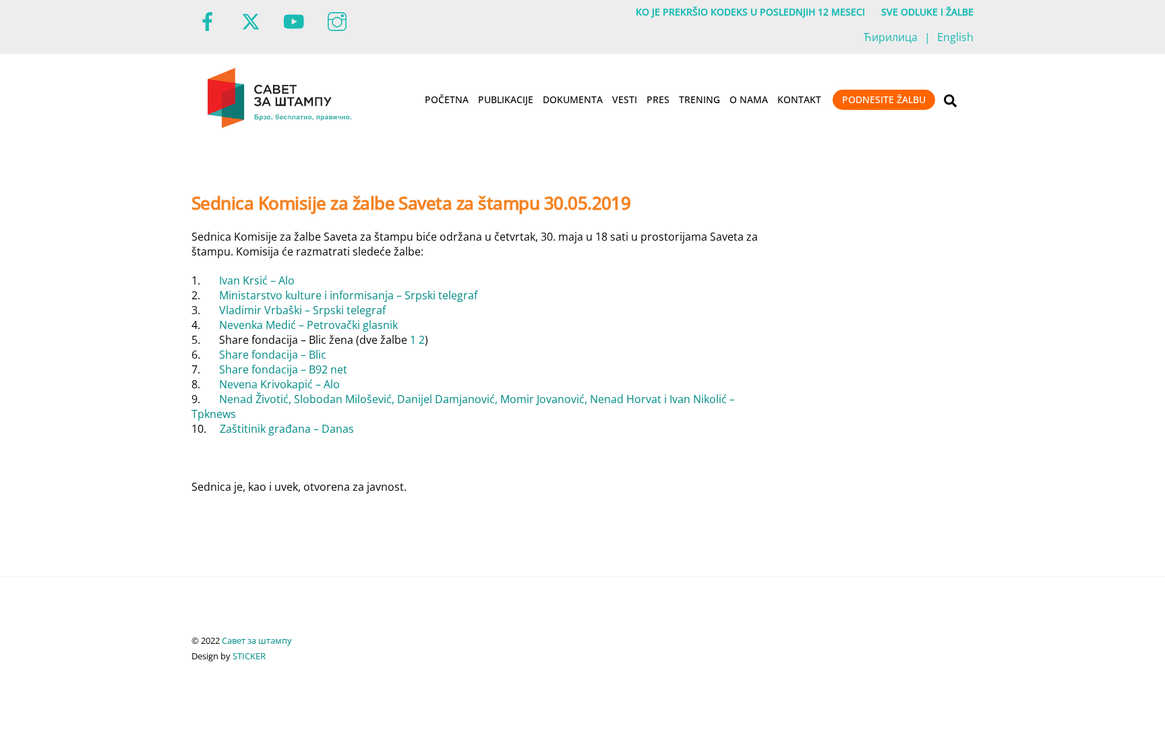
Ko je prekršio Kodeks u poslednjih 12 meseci (750, 11)
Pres (658, 99)
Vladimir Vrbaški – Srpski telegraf (302, 310)
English (955, 37)
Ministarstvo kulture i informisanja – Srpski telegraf (348, 295)
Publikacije (505, 99)
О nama (748, 99)
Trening (699, 99)
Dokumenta (573, 99)
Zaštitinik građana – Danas (287, 428)
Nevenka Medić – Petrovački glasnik (308, 325)
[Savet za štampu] (281, 125)
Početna (447, 99)
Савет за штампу (257, 640)
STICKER (249, 656)
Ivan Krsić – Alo (257, 280)
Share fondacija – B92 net (283, 369)
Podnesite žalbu (884, 99)
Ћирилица (891, 37)
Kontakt (799, 99)
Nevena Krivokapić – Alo (279, 384)
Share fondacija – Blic (272, 354)
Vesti (624, 99)
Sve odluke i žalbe (927, 11)
